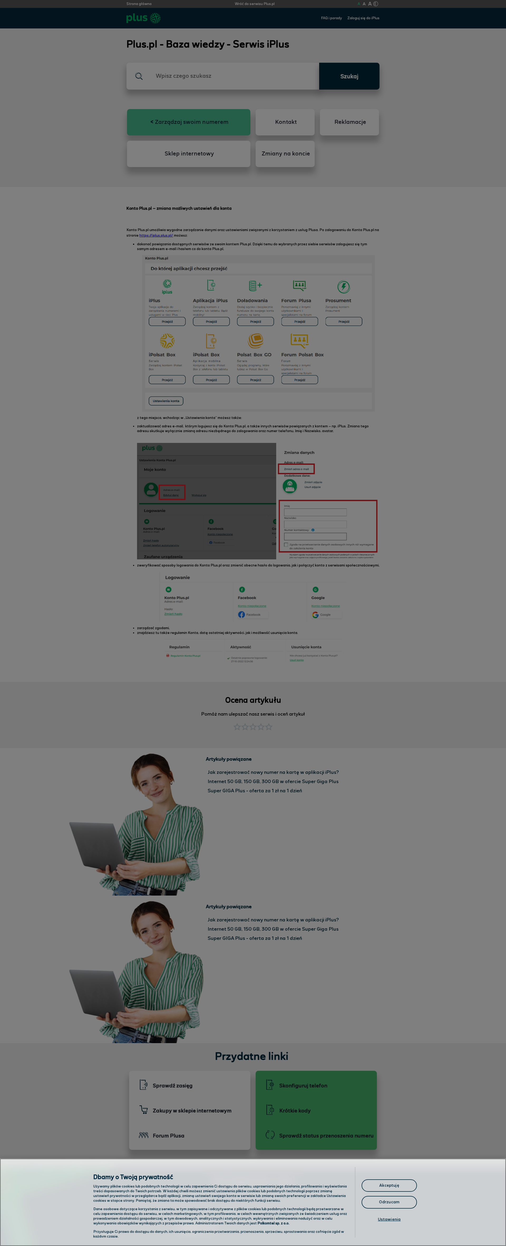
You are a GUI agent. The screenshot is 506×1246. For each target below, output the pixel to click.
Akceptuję (389, 1185)
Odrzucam (389, 1202)
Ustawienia (389, 1219)
